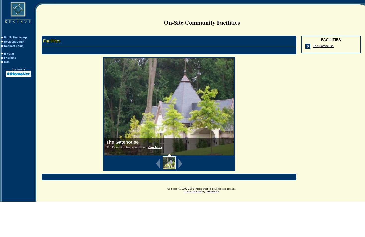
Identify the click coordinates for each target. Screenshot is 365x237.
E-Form (9, 53)
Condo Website (193, 191)
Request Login (14, 45)
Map (7, 61)
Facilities (10, 57)
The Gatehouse (323, 46)
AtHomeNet (212, 191)
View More (155, 147)
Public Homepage (15, 37)
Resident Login (14, 41)
